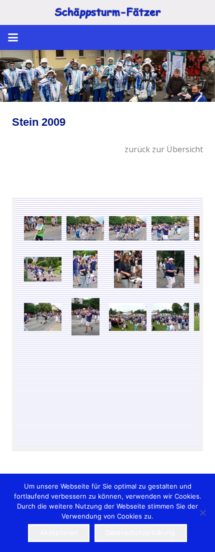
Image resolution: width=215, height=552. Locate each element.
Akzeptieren (59, 533)
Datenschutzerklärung (140, 533)
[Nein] (203, 513)
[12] (107, 76)
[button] (13, 37)
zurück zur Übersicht (163, 149)
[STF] (107, 12)
